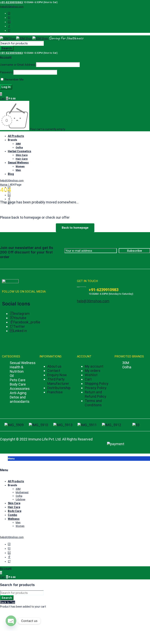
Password (6, 72)
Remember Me (14, 79)
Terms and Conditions (93, 403)
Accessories (20, 389)
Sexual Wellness (23, 363)
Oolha (126, 367)
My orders (92, 371)
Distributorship (59, 388)
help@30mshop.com (12, 6)
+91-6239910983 (11, 2)
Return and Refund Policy (95, 394)
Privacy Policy (95, 388)
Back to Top (7, 602)
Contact (53, 371)
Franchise (55, 392)
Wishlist (91, 375)
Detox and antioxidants (19, 399)
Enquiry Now (57, 375)
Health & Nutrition (17, 369)
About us (54, 366)
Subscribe (134, 250)
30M (125, 363)
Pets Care (17, 380)
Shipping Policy (96, 383)
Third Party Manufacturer (58, 381)
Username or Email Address (17, 64)
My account (94, 366)
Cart (88, 379)
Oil (12, 376)
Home (3, 184)
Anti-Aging (18, 393)
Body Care (18, 384)
